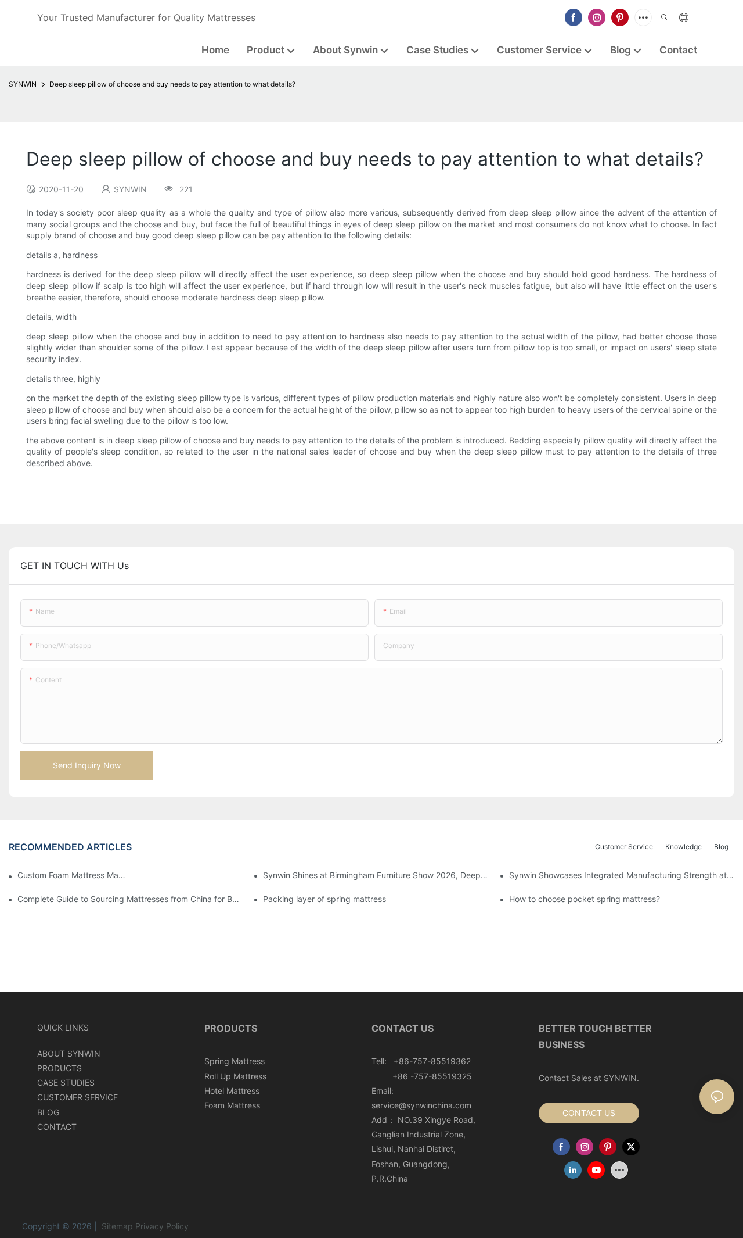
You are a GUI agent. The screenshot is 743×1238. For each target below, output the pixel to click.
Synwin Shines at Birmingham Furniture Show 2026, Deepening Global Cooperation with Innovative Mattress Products (375, 875)
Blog (721, 846)
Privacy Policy (162, 1226)
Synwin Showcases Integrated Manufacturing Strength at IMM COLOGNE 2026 (621, 875)
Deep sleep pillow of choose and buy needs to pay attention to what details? (172, 84)
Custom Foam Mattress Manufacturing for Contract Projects (71, 875)
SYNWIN (23, 84)
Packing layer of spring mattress (324, 899)
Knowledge (683, 846)
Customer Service (624, 846)
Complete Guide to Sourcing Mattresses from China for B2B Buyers (130, 899)
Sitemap (116, 1226)
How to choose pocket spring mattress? (584, 899)
